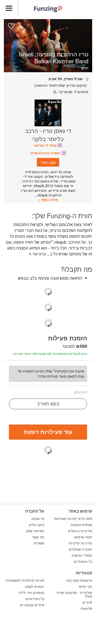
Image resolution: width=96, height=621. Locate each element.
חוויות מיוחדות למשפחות (25, 580)
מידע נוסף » (48, 199)
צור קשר (38, 537)
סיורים (87, 602)
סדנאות (86, 608)
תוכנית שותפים (80, 549)
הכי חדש (85, 587)
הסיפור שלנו (35, 531)
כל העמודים (83, 562)
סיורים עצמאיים (32, 605)
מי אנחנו (37, 519)
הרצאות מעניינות (79, 580)
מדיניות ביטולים (80, 531)
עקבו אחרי (48, 162)
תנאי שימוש (83, 537)
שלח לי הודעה (46, 145)
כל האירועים (35, 599)
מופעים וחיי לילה (31, 593)
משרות (39, 543)
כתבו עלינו (36, 525)
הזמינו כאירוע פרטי (45, 152)
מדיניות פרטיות (80, 543)
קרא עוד (38, 254)
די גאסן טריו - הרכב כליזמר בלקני (48, 134)
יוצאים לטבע (34, 587)
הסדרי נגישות (82, 555)
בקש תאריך (48, 404)
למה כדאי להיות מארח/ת (73, 519)
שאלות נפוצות (81, 525)
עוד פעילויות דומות (48, 432)
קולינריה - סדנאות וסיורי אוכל (74, 594)
